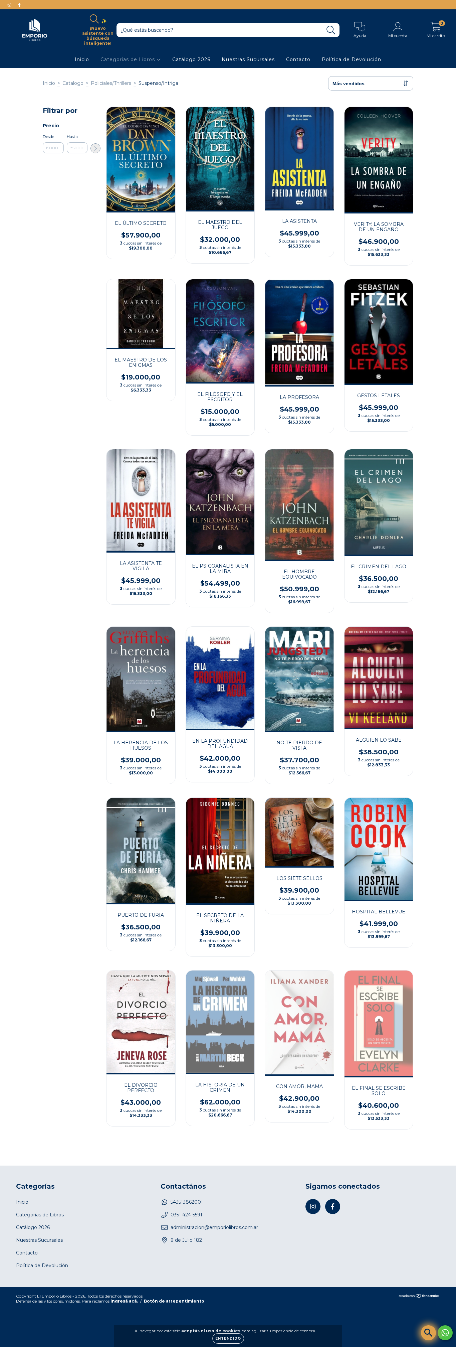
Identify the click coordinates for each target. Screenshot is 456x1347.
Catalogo (72, 83)
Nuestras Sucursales (248, 59)
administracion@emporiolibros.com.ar (214, 1227)
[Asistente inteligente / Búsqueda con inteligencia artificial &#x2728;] (428, 1332)
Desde (48, 136)
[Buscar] (331, 30)
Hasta (72, 136)
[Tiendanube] (419, 1296)
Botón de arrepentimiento (174, 1301)
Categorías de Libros (128, 59)
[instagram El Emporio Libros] (10, 5)
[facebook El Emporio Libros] (19, 5)
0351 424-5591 (186, 1215)
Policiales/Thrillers (111, 83)
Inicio (82, 59)
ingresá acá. (124, 1301)
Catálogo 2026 (191, 59)
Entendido (228, 1338)
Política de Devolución (351, 59)
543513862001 (187, 1202)
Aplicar (95, 148)
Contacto (298, 59)
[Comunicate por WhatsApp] (445, 1332)
